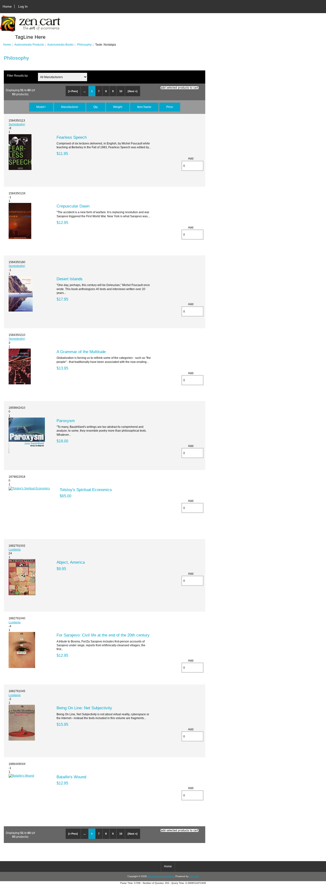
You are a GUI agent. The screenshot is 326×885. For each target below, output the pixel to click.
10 (120, 91)
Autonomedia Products (29, 44)
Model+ (41, 106)
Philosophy (84, 44)
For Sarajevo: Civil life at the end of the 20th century (103, 635)
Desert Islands (70, 278)
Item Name (144, 106)
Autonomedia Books (60, 44)
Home (7, 6)
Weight (117, 106)
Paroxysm (66, 420)
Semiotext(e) (17, 124)
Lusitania (15, 549)
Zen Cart (194, 876)
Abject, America (71, 562)
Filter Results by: (17, 75)
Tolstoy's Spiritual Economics (86, 489)
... (85, 91)
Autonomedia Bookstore (160, 876)
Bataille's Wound (71, 776)
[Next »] (132, 91)
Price (169, 106)
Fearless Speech (72, 137)
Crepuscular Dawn (73, 206)
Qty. (95, 106)
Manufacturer (69, 106)
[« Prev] (73, 91)
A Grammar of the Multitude (81, 351)
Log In (23, 6)
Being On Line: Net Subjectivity (84, 707)
